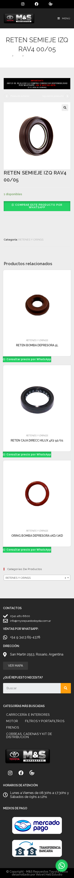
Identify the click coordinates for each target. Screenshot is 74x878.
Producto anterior (19, 96)
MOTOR (12, 721)
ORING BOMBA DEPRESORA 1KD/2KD (37, 535)
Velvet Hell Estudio (49, 874)
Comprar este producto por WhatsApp (38, 206)
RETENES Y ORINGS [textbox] (36, 577)
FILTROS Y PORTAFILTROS (44, 721)
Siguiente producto (53, 96)
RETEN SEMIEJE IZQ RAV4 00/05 (45, 55)
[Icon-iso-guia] (32, 773)
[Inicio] (9, 55)
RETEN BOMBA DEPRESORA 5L (37, 345)
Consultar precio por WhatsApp (28, 359)
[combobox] (37, 578)
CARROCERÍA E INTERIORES (28, 715)
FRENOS (12, 727)
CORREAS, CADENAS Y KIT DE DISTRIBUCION (29, 735)
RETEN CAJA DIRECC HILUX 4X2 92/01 (37, 440)
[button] (65, 107)
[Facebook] (21, 773)
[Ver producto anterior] (6, 96)
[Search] (66, 688)
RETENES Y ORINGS (30, 239)
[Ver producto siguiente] (67, 96)
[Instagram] (10, 773)
